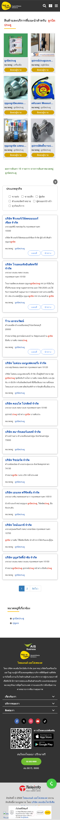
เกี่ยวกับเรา (10, 696)
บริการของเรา (12, 703)
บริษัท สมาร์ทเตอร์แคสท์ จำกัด (23, 432)
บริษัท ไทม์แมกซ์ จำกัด (18, 525)
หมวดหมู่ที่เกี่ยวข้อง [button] (19, 608)
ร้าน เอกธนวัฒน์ (14, 321)
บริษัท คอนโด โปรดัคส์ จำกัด (22, 403)
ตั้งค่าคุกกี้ (40, 812)
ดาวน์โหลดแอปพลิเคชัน (44, 730)
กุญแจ (15, 623)
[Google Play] (46, 744)
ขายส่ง (15, 196)
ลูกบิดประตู (20, 248)
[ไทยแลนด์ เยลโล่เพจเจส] (24, 721)
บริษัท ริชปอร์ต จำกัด (17, 460)
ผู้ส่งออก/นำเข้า (44, 201)
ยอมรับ (48, 812)
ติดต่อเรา (9, 710)
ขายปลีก (29, 196)
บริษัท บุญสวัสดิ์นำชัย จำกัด (21, 557)
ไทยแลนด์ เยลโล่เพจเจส (30, 662)
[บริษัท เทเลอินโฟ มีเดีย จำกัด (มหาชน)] (30, 788)
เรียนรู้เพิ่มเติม (24, 817)
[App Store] (46, 736)
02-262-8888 (31, 761)
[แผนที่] (34, 253)
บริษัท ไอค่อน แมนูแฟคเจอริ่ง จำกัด (25, 363)
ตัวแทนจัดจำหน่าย (21, 201)
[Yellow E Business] (16, 721)
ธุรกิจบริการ (18, 205)
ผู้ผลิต (42, 196)
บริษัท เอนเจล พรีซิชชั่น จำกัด (22, 492)
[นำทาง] (48, 253)
